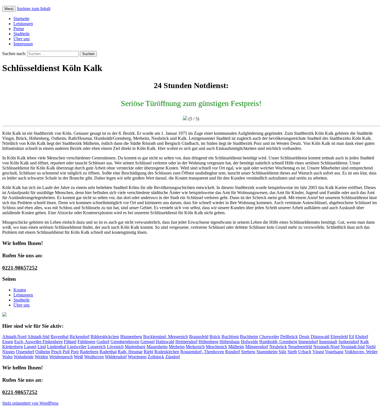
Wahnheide (24, 356)
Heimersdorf (186, 341)
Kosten (19, 289)
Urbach (304, 351)
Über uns (21, 38)
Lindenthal (56, 346)
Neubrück (278, 346)
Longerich (97, 346)
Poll (66, 351)
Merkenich (195, 346)
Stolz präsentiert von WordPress (30, 403)
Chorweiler (269, 336)
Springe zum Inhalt (33, 8)
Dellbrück (289, 336)
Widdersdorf (116, 356)
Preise (18, 28)
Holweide (249, 341)
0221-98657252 (19, 268)
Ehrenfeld (339, 336)
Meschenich (216, 346)
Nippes (8, 351)
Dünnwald (320, 336)
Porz (75, 351)
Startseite (21, 18)
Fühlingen (86, 341)
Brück (214, 336)
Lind (41, 346)
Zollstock (156, 356)
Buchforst (230, 336)
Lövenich (115, 346)
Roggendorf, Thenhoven (202, 351)
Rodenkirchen (166, 351)
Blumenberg (131, 336)
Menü (8, 9)
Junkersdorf (348, 341)
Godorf (102, 341)
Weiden (41, 356)
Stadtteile (21, 33)
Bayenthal (60, 336)
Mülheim (236, 346)
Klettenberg (12, 346)
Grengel (147, 341)
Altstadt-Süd (38, 336)
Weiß (78, 356)
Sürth (292, 351)
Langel (30, 346)
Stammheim (266, 351)
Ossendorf (25, 351)
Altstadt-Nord (14, 336)
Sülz (282, 351)
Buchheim (249, 336)
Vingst (318, 351)
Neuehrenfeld (300, 346)
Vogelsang (334, 351)
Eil (351, 336)
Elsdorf (361, 336)
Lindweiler (76, 346)
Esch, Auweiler (28, 341)
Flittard (70, 341)
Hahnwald (165, 341)
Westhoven (94, 356)
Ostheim (42, 351)
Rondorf (232, 351)
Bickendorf (79, 336)
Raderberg (89, 351)
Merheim (177, 346)
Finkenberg (53, 341)
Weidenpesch (61, 356)
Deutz (304, 336)
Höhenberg (208, 341)
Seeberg (248, 351)
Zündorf (172, 356)
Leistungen (23, 23)
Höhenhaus (230, 341)
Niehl (371, 346)
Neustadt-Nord (326, 346)
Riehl (148, 351)
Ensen (7, 341)
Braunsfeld (198, 336)
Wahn (7, 356)
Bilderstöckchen (105, 336)
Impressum (23, 43)
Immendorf (308, 341)
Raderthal (108, 351)
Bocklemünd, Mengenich (165, 336)
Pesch (56, 351)
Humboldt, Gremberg (278, 341)
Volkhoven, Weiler (361, 351)
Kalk (364, 341)
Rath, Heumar (130, 351)
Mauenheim (157, 346)
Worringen (137, 356)
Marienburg (135, 346)
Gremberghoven (124, 341)
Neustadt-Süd (353, 346)
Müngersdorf (256, 346)
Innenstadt (328, 341)
